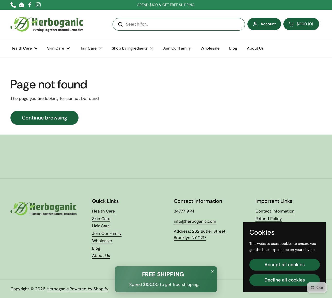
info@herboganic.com (195, 221)
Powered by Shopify (89, 288)
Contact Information (275, 211)
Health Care (103, 211)
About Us (101, 255)
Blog (96, 248)
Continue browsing (44, 117)
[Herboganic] (46, 24)
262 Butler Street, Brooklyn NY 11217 (200, 234)
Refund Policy (268, 218)
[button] (301, 24)
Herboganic (58, 288)
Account (268, 23)
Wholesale (102, 240)
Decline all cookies (284, 280)
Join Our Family (107, 233)
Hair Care (101, 226)
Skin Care (101, 218)
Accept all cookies (284, 265)
